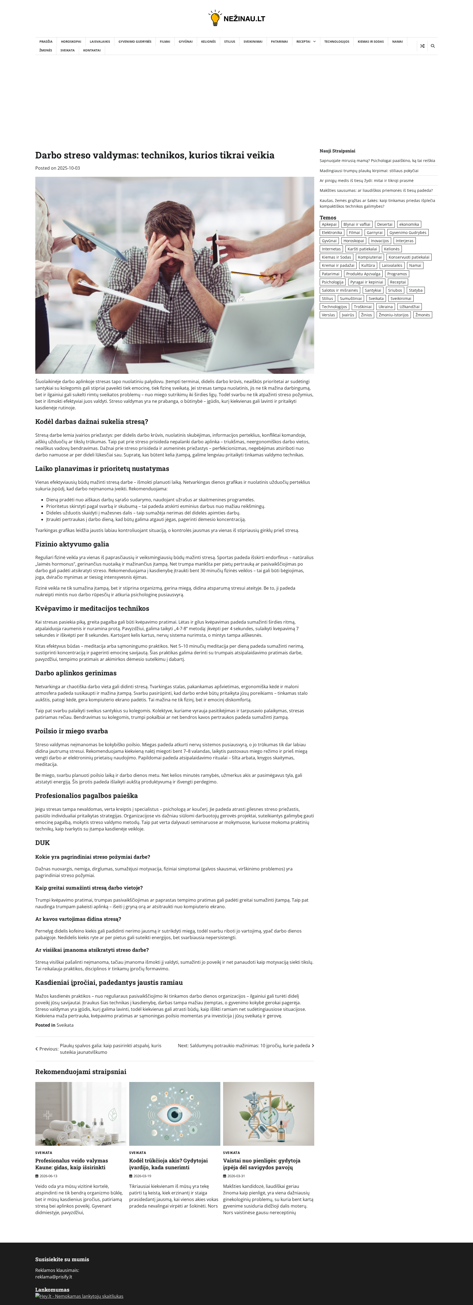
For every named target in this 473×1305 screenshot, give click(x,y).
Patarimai (279, 41)
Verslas (328, 314)
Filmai (165, 41)
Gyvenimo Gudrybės (135, 41)
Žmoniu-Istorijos (394, 314)
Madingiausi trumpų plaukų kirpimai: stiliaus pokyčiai (369, 170)
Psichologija (333, 282)
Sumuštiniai (351, 298)
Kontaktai (92, 50)
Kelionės (208, 41)
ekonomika (409, 224)
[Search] (432, 46)
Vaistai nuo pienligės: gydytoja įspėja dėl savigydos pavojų (262, 1164)
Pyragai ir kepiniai (366, 282)
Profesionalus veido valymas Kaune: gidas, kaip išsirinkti (71, 1164)
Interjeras (405, 240)
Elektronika (332, 232)
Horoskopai (71, 41)
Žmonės (45, 50)
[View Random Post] (422, 46)
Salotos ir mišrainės (340, 290)
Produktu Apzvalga (363, 273)
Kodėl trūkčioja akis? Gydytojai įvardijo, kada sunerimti (168, 1164)
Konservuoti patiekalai (409, 257)
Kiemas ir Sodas (371, 41)
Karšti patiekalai (362, 248)
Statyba (416, 290)
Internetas (331, 248)
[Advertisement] (236, 96)
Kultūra (368, 265)
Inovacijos (380, 240)
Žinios (366, 314)
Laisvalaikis (100, 41)
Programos (397, 273)
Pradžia (46, 41)
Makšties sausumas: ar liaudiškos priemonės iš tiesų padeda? (376, 190)
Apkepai (329, 224)
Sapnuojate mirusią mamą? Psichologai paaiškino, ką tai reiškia (377, 160)
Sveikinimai (253, 41)
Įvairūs (348, 314)
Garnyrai (375, 232)
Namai (397, 41)
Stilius (229, 41)
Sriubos (395, 290)
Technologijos (336, 41)
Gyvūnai (186, 41)
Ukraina (386, 306)
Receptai (303, 41)
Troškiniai (363, 306)
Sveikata (67, 50)
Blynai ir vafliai (357, 224)
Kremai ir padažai (338, 265)
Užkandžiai (410, 306)
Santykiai (373, 290)
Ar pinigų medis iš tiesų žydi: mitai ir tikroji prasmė (367, 180)
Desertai (385, 224)
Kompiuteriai (370, 257)
